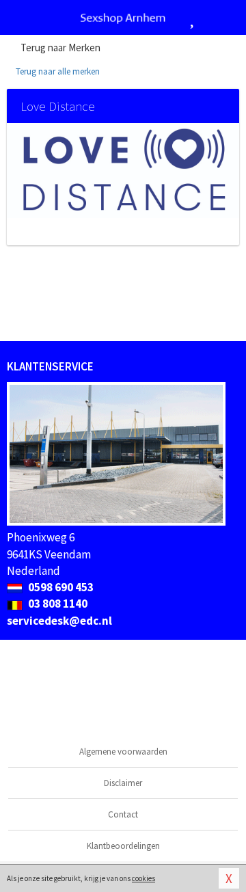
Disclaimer (123, 783)
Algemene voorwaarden (123, 751)
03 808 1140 (56, 603)
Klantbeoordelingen (123, 846)
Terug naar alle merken (57, 71)
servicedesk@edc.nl (59, 620)
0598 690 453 (60, 587)
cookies (143, 878)
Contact (123, 814)
